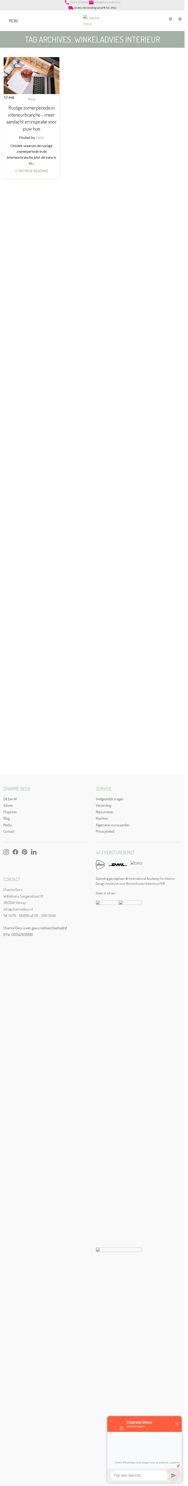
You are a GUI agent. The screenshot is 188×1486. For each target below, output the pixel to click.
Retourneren (104, 812)
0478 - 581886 (19, 915)
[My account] (160, 20)
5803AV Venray (14, 902)
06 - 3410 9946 (45, 915)
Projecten (10, 812)
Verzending (103, 805)
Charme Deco (12, 889)
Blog (31, 99)
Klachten (102, 818)
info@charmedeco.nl (107, 2)
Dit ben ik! (10, 799)
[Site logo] (92, 20)
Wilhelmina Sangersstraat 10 (23, 896)
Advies (8, 805)
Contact (9, 831)
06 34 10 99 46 (79, 2)
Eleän (40, 137)
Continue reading (31, 171)
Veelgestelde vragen (109, 799)
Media (7, 825)
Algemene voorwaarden (113, 825)
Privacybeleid (105, 831)
